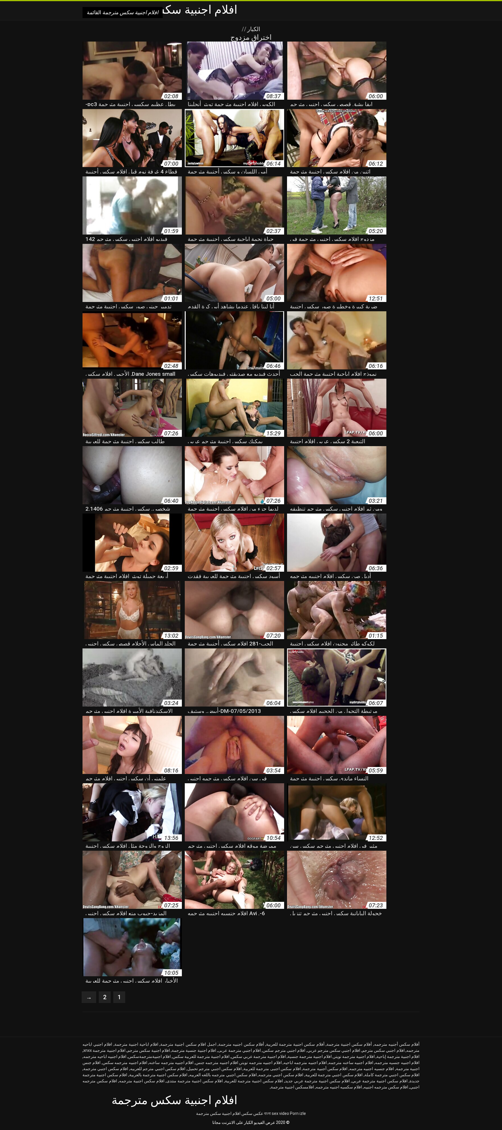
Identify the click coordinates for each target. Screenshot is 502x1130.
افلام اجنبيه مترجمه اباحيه (305, 1062)
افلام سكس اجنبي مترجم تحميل (214, 1068)
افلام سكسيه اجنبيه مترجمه (339, 1087)
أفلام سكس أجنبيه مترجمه (397, 1044)
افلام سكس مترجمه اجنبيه (386, 1087)
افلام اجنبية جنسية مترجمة (194, 1050)
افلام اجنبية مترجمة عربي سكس (258, 1056)
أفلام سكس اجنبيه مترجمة (241, 1044)
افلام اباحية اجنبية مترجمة (136, 1044)
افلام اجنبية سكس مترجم (148, 1050)
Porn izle (298, 1113)
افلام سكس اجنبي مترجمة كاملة (392, 1074)
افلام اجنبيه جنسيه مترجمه (397, 1062)
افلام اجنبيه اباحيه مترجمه (104, 1056)
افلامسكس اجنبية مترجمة (292, 1087)
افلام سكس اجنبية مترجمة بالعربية (158, 1074)
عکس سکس (252, 1113)
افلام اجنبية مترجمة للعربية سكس (201, 1056)
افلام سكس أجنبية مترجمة (325, 1068)
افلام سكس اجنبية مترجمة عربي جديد (317, 1081)
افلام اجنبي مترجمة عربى (239, 1050)
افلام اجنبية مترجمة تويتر (354, 1056)
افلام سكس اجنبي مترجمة (105, 1068)
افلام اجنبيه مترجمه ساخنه (171, 1062)
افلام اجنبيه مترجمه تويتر (261, 1062)
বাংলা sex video (276, 1113)
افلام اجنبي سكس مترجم (383, 1050)
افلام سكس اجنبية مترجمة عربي (380, 1081)
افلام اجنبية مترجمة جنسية (310, 1056)
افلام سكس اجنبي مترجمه (281, 1074)
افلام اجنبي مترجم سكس (284, 1050)
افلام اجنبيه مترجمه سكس (125, 1062)
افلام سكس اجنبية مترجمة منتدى (194, 1081)
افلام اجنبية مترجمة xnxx (104, 1050)
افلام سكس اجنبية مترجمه (141, 1081)
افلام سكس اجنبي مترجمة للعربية (334, 1074)
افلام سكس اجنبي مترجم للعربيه (158, 1068)
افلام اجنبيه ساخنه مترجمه (351, 1062)
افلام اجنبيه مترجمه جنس (217, 1062)
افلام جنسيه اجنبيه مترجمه (371, 1068)
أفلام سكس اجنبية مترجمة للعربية (295, 1044)
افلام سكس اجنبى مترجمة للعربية (272, 1068)
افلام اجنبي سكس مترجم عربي (333, 1050)
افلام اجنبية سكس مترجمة (218, 1113)
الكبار (253, 29)
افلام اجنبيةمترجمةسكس (149, 1056)
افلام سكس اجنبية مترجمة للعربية (254, 1081)
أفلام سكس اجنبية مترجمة (349, 1044)
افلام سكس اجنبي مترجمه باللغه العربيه (223, 1074)
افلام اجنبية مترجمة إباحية (397, 1056)
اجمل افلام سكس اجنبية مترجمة (188, 1044)
